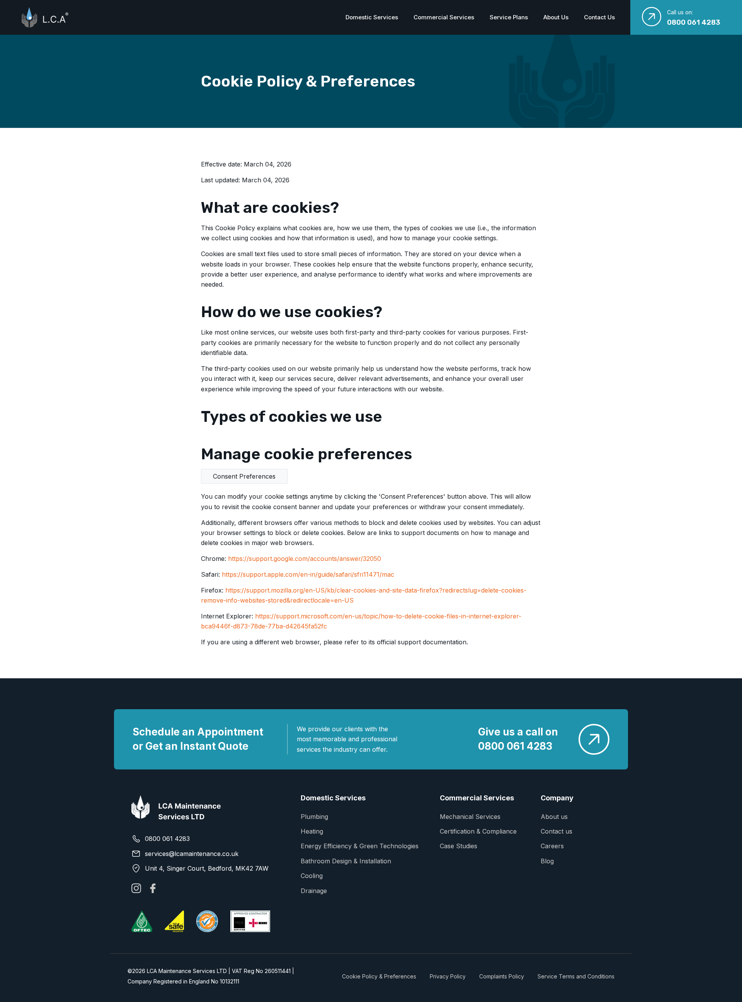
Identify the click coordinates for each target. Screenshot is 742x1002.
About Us (555, 17)
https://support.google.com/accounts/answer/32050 (304, 558)
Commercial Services (444, 17)
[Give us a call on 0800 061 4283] (594, 739)
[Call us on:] (651, 16)
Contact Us (599, 17)
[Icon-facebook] (153, 888)
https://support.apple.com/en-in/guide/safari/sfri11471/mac (308, 574)
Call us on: (680, 12)
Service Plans (509, 17)
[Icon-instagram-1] (136, 888)
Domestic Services (371, 17)
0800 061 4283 (693, 22)
